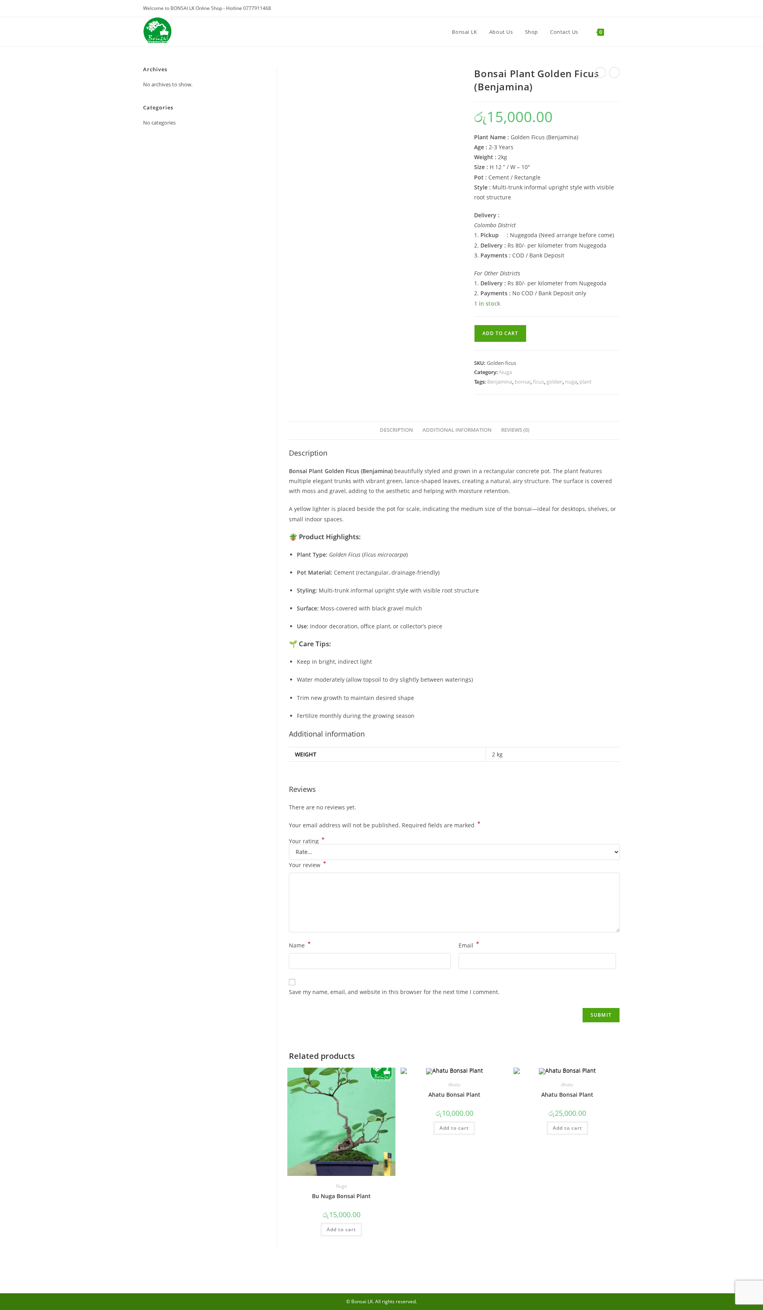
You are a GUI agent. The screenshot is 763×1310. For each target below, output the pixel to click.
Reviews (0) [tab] (515, 430)
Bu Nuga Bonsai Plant (341, 1196)
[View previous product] (600, 72)
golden (554, 381)
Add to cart (500, 333)
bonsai (523, 381)
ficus (538, 381)
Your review (307, 864)
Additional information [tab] (457, 430)
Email (469, 944)
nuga (571, 381)
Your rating (307, 841)
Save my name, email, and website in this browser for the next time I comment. (394, 992)
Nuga (505, 372)
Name (300, 944)
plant (585, 381)
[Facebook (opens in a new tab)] (615, 8)
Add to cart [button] (341, 1229)
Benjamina (499, 381)
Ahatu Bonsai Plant (454, 1094)
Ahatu (454, 1084)
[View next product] (614, 72)
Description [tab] (396, 430)
